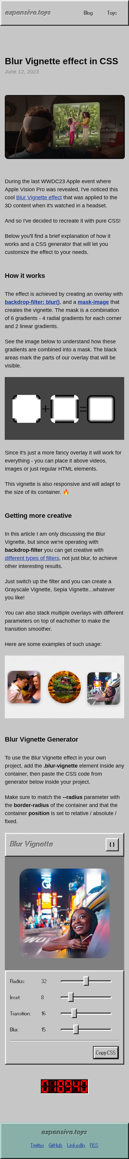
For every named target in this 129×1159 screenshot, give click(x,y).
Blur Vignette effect (39, 197)
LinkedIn (76, 1145)
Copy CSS (106, 1052)
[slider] (86, 981)
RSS (94, 1145)
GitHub (55, 1145)
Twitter (37, 1145)
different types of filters (32, 558)
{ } (112, 844)
